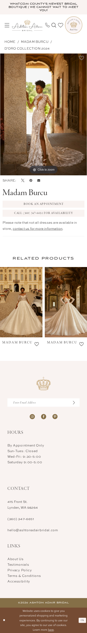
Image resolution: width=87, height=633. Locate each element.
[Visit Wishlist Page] (60, 25)
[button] (7, 25)
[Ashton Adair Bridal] (27, 25)
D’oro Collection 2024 (27, 48)
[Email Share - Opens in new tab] (38, 180)
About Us (15, 559)
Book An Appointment (44, 204)
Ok (82, 620)
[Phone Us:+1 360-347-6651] (47, 25)
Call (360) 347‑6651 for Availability (43, 213)
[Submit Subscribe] (76, 402)
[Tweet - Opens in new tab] (23, 180)
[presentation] (21, 302)
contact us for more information (38, 228)
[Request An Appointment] (73, 25)
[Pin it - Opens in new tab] (30, 180)
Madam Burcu (34, 41)
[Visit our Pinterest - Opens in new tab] (55, 416)
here (51, 629)
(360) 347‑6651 (20, 519)
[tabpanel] (43, 114)
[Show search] (54, 25)
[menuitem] (7, 25)
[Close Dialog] (4, 620)
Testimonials (18, 564)
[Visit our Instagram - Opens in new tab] (32, 416)
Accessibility (18, 581)
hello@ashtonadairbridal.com (32, 530)
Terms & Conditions (24, 575)
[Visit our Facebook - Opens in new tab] (43, 416)
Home (10, 41)
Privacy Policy (19, 570)
